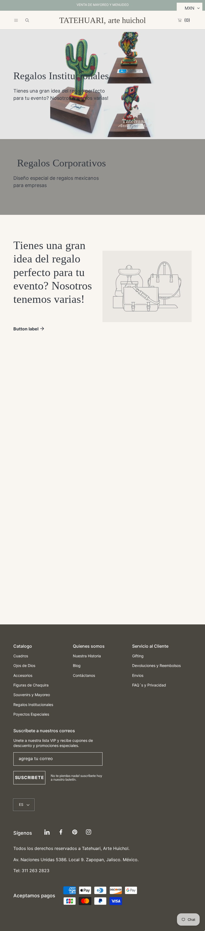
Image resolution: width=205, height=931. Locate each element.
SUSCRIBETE (29, 777)
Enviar (102, 567)
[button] (16, 20)
